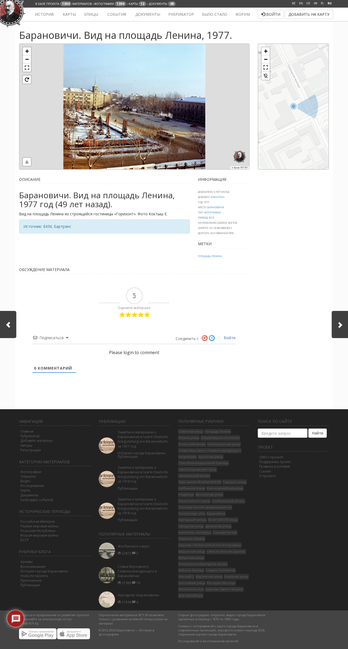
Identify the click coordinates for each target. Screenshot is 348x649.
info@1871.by (28, 623)
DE (308, 3)
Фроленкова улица (209, 494)
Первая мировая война (39, 526)
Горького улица (234, 482)
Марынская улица (192, 551)
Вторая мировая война (39, 535)
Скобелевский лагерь (228, 501)
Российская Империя (37, 521)
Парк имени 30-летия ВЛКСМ (200, 482)
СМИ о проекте (271, 457)
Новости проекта (34, 576)
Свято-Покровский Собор (197, 469)
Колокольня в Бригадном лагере (203, 564)
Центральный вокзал (194, 476)
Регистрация (30, 450)
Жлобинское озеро (133, 546)
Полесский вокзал (192, 444)
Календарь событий (36, 499)
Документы (147, 14)
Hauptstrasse (188, 457)
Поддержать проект (275, 461)
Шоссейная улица (192, 583)
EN (301, 3)
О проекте (267, 476)
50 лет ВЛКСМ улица (223, 520)
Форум (242, 14)
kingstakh (218, 197)
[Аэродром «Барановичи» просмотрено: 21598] (108, 599)
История (44, 14)
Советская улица (191, 431)
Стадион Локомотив (220, 570)
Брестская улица (210, 457)
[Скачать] (27, 162)
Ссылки (265, 471)
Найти (317, 433)
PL (322, 3)
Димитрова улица (218, 526)
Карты (69, 14)
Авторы (26, 445)
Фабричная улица (191, 558)
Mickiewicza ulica (191, 589)
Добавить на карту (309, 14)
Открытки (28, 476)
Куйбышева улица (192, 488)
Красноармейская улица (225, 488)
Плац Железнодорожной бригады (203, 463)
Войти (272, 14)
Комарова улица (236, 576)
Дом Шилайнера (191, 595)
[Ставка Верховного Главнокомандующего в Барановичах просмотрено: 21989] (108, 575)
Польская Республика (37, 530)
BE (294, 3)
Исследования (32, 485)
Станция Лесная (225, 532)
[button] (27, 51)
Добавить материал (36, 440)
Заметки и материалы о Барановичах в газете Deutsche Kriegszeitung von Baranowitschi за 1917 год (143, 439)
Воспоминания (32, 566)
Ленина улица (189, 438)
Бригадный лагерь (192, 520)
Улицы (91, 14)
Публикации (30, 585)
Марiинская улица (209, 576)
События (116, 14)
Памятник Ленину (192, 539)
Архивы (26, 561)
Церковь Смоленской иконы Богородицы (210, 545)
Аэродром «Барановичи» (138, 595)
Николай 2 (186, 576)
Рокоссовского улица (194, 501)
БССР (211, 217)
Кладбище (186, 494)
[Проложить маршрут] (266, 76)
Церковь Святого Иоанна (224, 589)
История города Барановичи (44, 571)
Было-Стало (214, 14)
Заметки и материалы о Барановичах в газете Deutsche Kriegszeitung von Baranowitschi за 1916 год (143, 474)
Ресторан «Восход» (221, 583)
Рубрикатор (181, 14)
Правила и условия (274, 466)
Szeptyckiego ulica (192, 513)
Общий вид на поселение (220, 438)
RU (330, 3)
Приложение (31, 580)
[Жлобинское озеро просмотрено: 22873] (108, 551)
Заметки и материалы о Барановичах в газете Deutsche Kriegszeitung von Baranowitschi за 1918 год (143, 506)
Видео (25, 481)
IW (315, 3)
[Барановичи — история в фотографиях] (22, 14)
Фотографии (212, 212)
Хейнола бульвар (191, 570)
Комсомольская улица (223, 444)
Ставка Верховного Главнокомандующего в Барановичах (137, 571)
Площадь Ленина (210, 256)
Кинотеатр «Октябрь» (195, 532)
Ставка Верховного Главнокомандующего (210, 450)
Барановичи (215, 207)
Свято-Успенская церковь (226, 551)
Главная (26, 431)
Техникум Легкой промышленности (205, 507)
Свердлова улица (191, 526)
